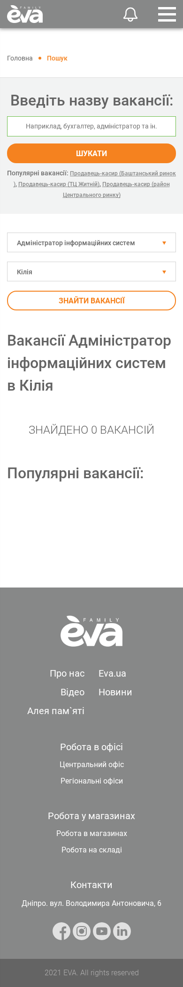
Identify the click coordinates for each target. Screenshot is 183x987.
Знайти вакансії (92, 300)
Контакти (91, 884)
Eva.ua (112, 673)
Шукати (91, 153)
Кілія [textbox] (24, 272)
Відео (72, 692)
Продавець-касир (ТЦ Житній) (58, 184)
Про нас (67, 673)
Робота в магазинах (91, 833)
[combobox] (91, 242)
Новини (115, 692)
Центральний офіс (92, 764)
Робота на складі (91, 849)
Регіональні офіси (92, 780)
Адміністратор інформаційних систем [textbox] (76, 243)
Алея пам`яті (55, 710)
